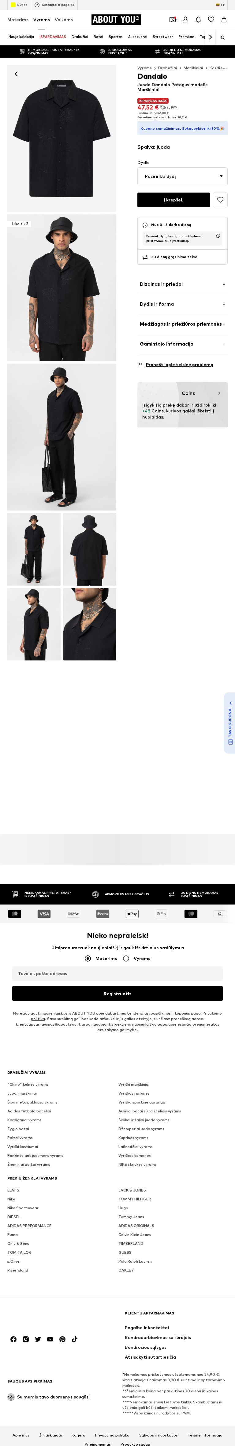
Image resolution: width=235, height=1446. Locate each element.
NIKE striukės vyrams (137, 1164)
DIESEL (14, 1217)
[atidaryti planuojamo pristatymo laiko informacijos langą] (218, 236)
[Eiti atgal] (16, 74)
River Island (17, 1270)
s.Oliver (14, 1261)
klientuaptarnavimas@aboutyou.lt (48, 1024)
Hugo (123, 1208)
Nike (11, 1199)
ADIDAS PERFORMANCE (29, 1225)
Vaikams (64, 19)
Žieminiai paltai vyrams (28, 1164)
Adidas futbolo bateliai (29, 1111)
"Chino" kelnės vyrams (28, 1084)
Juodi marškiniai (22, 1093)
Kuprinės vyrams (133, 1137)
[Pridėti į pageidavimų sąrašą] (220, 200)
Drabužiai (167, 68)
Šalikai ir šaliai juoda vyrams (144, 1120)
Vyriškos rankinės (134, 1093)
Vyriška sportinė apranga (141, 1102)
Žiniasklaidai (50, 1435)
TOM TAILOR (19, 1252)
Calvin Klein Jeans (134, 1234)
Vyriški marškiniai (133, 1084)
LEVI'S (13, 1190)
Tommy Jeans (131, 1217)
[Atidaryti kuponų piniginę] (172, 19)
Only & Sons (18, 1243)
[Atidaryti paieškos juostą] (221, 37)
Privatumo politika (112, 1435)
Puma (12, 1234)
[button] (182, 176)
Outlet (22, 4)
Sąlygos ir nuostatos (158, 1435)
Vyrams (41, 19)
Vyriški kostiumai (22, 1146)
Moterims (17, 19)
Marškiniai (193, 68)
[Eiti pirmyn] (210, 37)
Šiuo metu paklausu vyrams (32, 1102)
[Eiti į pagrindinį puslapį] (41, 1316)
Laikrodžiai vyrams (135, 1146)
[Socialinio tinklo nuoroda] (13, 1339)
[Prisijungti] (185, 19)
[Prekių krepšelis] (224, 19)
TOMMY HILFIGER (134, 1199)
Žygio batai (18, 1129)
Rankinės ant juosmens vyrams (35, 1155)
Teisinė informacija (205, 1435)
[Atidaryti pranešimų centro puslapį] (198, 19)
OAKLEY (126, 1270)
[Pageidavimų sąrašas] (211, 19)
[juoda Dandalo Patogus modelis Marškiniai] (61, 437)
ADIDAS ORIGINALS (136, 1225)
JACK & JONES (132, 1190)
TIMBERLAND (130, 1243)
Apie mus (21, 1435)
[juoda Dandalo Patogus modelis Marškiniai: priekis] (61, 138)
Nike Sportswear (23, 1208)
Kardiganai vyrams (24, 1120)
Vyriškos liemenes (134, 1155)
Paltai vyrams (20, 1137)
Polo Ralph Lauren (135, 1261)
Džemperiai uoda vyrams (141, 1129)
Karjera (78, 1435)
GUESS (125, 1252)
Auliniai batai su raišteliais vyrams (149, 1111)
